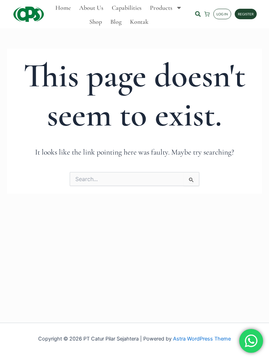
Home (63, 8)
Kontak (139, 22)
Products (161, 8)
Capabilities (127, 8)
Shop (95, 22)
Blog (116, 22)
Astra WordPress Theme (202, 339)
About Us (91, 8)
